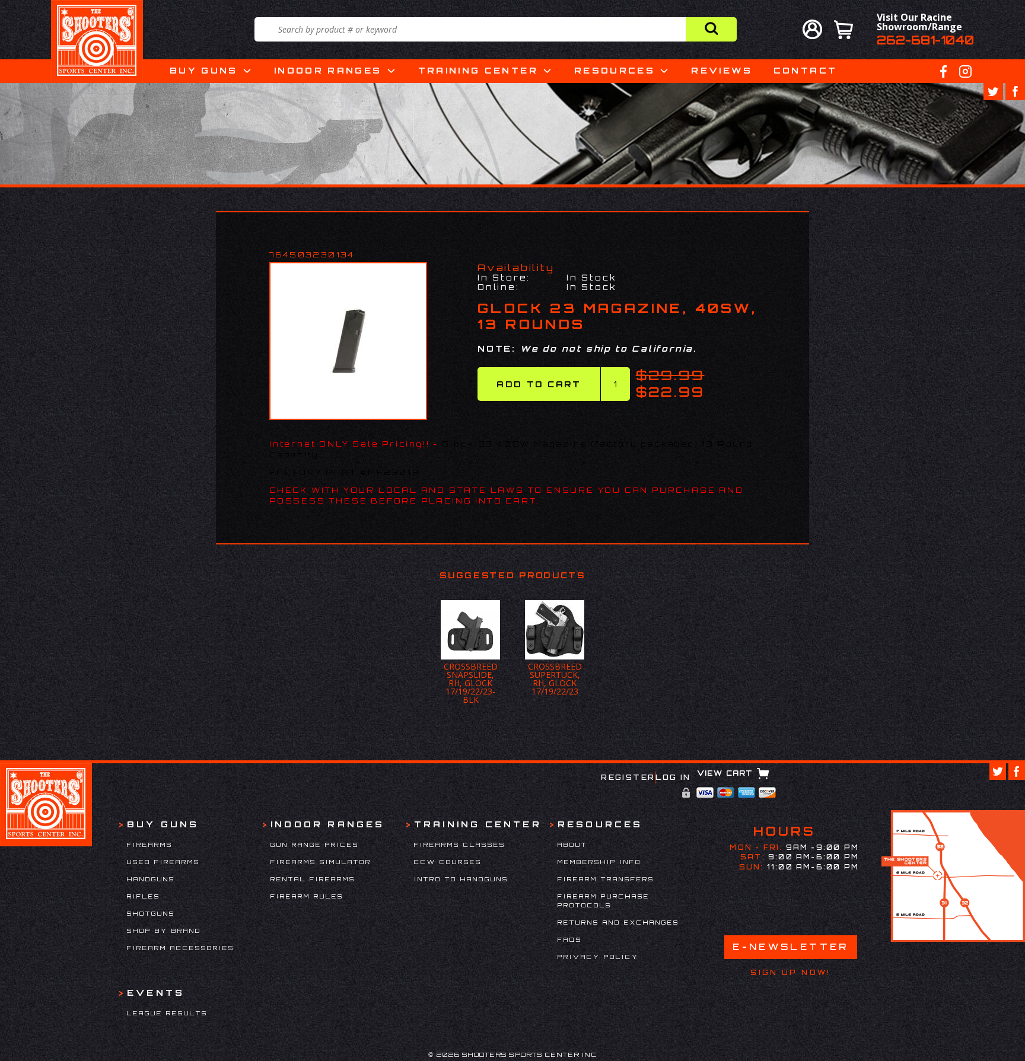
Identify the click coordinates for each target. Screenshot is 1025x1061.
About (572, 844)
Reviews (722, 70)
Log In (672, 777)
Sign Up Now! (790, 972)
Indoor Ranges (328, 70)
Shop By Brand (164, 930)
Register (628, 777)
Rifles (143, 896)
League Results (167, 1013)
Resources (614, 70)
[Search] (711, 29)
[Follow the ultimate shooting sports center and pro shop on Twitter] (993, 91)
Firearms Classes (459, 844)
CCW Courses (448, 861)
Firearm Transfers (606, 878)
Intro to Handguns (461, 878)
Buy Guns (204, 70)
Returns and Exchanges (618, 922)
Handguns (151, 878)
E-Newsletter (791, 946)
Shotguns (151, 913)
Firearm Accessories (180, 947)
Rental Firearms (312, 878)
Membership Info (599, 861)
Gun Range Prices (314, 844)
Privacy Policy (598, 956)
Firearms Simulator (320, 861)
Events (155, 992)
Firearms (150, 844)
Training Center (478, 70)
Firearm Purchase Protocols (604, 901)
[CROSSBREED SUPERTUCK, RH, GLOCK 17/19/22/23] (470, 629)
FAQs (570, 939)
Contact (805, 70)
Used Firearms (163, 861)
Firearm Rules (306, 896)
